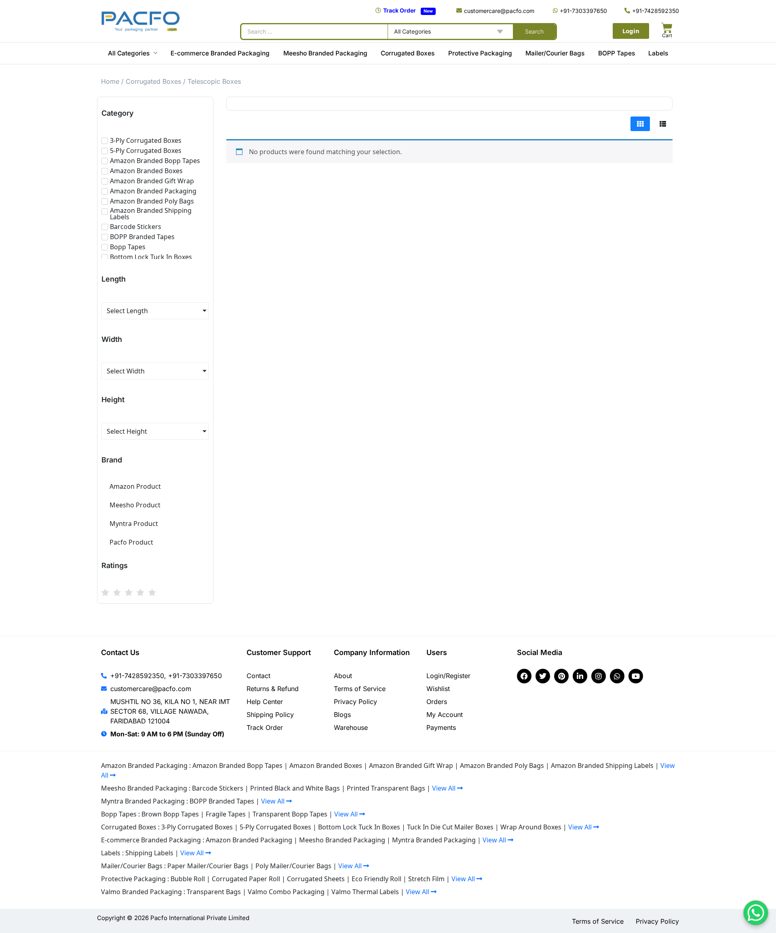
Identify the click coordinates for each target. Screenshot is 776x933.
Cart (667, 35)
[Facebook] (524, 676)
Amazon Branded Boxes (325, 765)
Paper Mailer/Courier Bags (208, 865)
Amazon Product (135, 486)
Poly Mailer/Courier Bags (293, 865)
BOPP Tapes (616, 53)
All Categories (129, 53)
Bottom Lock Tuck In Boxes (359, 827)
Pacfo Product (131, 542)
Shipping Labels (149, 852)
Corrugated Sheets (316, 878)
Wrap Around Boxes (530, 827)
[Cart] (667, 28)
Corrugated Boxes (407, 53)
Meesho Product (135, 504)
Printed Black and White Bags (295, 788)
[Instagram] (598, 676)
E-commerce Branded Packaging (220, 53)
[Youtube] (635, 676)
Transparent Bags (214, 891)
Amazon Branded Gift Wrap (411, 765)
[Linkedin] (580, 676)
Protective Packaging (480, 53)
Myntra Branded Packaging (434, 839)
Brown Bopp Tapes (170, 814)
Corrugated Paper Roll (246, 878)
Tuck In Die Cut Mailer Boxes (450, 827)
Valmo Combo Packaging (286, 891)
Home (110, 81)
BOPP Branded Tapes (222, 801)
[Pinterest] (561, 676)
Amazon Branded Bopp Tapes (237, 765)
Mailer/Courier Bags (554, 53)
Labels (658, 53)
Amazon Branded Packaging (249, 839)
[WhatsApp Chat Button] (756, 913)
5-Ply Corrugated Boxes (275, 827)
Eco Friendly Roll (376, 878)
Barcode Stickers (217, 788)
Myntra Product (134, 523)
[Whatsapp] (617, 676)
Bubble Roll (188, 878)
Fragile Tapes (226, 814)
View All (444, 788)
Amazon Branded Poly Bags (502, 765)
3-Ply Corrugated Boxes (197, 827)
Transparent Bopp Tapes (290, 814)
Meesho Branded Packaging (325, 53)
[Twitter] (543, 676)
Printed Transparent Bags (386, 788)
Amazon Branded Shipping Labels (602, 765)
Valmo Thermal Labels (365, 891)
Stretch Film (426, 878)
